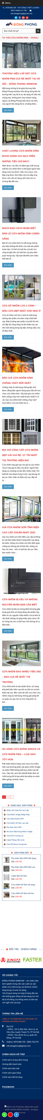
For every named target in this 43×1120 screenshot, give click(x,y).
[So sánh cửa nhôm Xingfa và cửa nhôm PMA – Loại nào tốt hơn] (21, 731)
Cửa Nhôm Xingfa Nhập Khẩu (18, 815)
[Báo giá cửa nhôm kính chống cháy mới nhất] (21, 359)
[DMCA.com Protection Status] (17, 1107)
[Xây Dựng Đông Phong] (21, 24)
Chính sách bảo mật (10, 1068)
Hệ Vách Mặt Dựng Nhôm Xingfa (19, 832)
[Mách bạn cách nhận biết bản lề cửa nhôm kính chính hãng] (21, 210)
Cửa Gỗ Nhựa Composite (16, 844)
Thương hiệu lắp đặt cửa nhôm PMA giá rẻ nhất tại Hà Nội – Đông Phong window (21, 78)
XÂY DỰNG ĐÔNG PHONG (18, 1110)
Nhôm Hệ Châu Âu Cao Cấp (17, 810)
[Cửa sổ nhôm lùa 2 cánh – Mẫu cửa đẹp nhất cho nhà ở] (21, 287)
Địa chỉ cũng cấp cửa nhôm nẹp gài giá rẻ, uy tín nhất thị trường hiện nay (20, 455)
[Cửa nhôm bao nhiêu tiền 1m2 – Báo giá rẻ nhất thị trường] (21, 653)
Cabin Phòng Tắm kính (15, 840)
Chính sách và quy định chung (15, 1060)
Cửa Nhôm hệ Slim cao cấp (17, 823)
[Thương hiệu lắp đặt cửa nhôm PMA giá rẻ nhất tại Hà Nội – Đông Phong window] (21, 55)
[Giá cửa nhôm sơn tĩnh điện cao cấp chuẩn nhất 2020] (21, 509)
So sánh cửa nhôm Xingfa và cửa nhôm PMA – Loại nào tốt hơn (21, 754)
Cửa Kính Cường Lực (15, 836)
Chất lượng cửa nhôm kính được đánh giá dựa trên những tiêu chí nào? (20, 156)
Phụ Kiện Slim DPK (14, 827)
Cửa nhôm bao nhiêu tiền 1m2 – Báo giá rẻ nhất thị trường (21, 676)
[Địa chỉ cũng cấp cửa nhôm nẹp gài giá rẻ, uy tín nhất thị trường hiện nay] (21, 432)
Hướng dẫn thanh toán (12, 1064)
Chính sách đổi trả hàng (12, 1077)
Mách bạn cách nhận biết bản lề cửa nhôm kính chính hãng (20, 233)
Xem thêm (8, 110)
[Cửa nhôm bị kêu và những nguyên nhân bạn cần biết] (21, 581)
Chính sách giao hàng (11, 1073)
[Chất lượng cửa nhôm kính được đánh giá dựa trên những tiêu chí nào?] (21, 132)
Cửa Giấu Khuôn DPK (15, 819)
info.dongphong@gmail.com (18, 1046)
